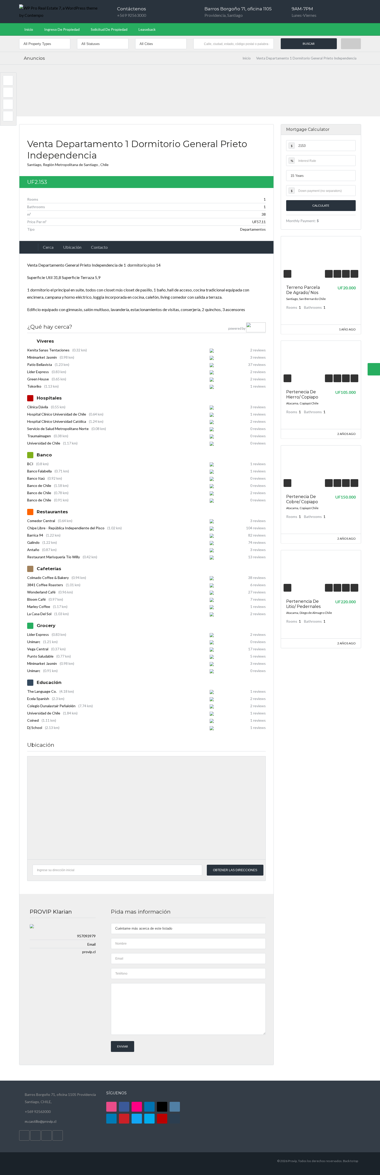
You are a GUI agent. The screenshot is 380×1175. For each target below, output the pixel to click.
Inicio (28, 29)
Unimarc (33, 641)
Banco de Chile (39, 485)
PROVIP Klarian (51, 911)
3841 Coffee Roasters (45, 585)
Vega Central (37, 649)
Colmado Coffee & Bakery (48, 577)
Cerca (48, 247)
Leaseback (147, 29)
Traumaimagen (39, 436)
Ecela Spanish (38, 698)
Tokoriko (34, 386)
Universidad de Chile (43, 443)
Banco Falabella (39, 471)
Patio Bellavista (39, 364)
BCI (30, 464)
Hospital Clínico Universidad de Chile (56, 414)
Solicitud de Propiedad (109, 29)
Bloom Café (36, 599)
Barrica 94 (35, 535)
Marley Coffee (38, 606)
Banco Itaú (36, 478)
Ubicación (72, 247)
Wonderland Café (41, 592)
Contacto (99, 247)
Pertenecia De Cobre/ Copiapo (302, 499)
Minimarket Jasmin (42, 357)
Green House (38, 379)
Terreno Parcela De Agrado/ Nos (303, 290)
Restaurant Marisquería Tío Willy (53, 557)
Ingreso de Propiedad (62, 29)
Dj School (34, 727)
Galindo (33, 542)
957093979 (86, 936)
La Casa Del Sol (39, 614)
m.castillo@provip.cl (40, 1121)
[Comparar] (345, 273)
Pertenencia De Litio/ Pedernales (303, 604)
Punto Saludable (40, 656)
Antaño (33, 549)
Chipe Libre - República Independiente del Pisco (65, 528)
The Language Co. (42, 691)
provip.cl (89, 952)
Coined (33, 720)
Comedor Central (41, 520)
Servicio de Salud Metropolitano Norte (58, 428)
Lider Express (38, 372)
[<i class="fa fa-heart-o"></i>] (337, 273)
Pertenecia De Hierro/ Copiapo (302, 395)
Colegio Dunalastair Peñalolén (51, 706)
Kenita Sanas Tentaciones (48, 350)
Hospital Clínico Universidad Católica (56, 421)
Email (91, 944)
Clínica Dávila (37, 407)
